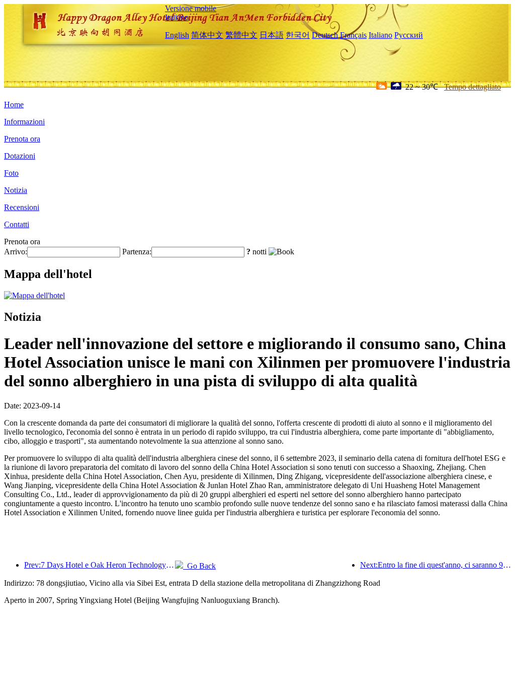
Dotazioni (19, 156)
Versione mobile (190, 8)
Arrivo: (15, 251)
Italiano (177, 17)
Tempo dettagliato (472, 87)
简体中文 (207, 35)
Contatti (16, 224)
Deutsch (325, 35)
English (177, 35)
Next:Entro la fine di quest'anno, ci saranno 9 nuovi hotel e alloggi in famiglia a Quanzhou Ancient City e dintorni (435, 565)
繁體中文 (241, 35)
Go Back (199, 566)
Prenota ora (22, 138)
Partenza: (136, 251)
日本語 (272, 35)
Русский (408, 35)
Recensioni (21, 207)
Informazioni (24, 121)
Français (353, 35)
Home (14, 104)
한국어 (298, 35)
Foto (11, 173)
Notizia (15, 190)
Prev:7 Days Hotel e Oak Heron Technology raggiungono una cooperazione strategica (99, 565)
